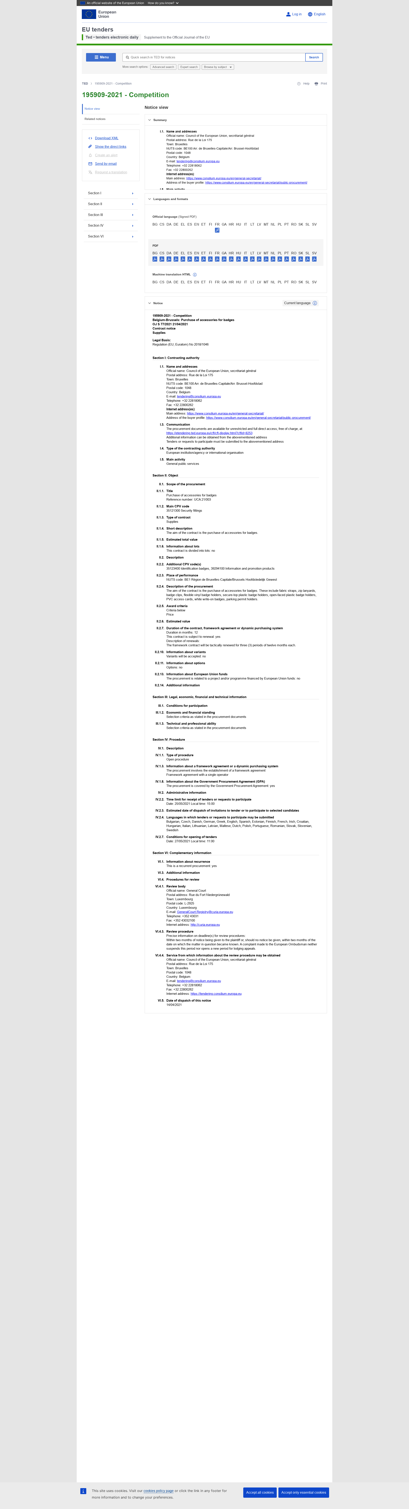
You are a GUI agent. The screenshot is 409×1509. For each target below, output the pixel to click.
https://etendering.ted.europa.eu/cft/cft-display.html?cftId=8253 (209, 433)
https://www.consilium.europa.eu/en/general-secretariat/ (223, 178)
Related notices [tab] (95, 119)
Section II (95, 204)
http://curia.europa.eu (205, 924)
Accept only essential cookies (303, 1492)
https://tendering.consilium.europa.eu (216, 993)
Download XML (106, 138)
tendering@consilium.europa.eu (198, 161)
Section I (94, 193)
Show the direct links (110, 146)
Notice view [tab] (92, 108)
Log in (297, 14)
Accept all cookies (260, 1492)
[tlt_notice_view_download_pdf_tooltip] (155, 259)
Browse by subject (216, 67)
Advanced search (163, 67)
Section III (95, 215)
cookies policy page (159, 1491)
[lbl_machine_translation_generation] (195, 275)
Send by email (106, 164)
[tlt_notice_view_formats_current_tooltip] (315, 303)
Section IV (96, 225)
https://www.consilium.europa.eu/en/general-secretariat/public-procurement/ (256, 182)
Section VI (96, 236)
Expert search (189, 67)
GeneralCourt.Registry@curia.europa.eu (205, 912)
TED (85, 83)
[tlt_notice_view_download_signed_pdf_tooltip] (217, 230)
